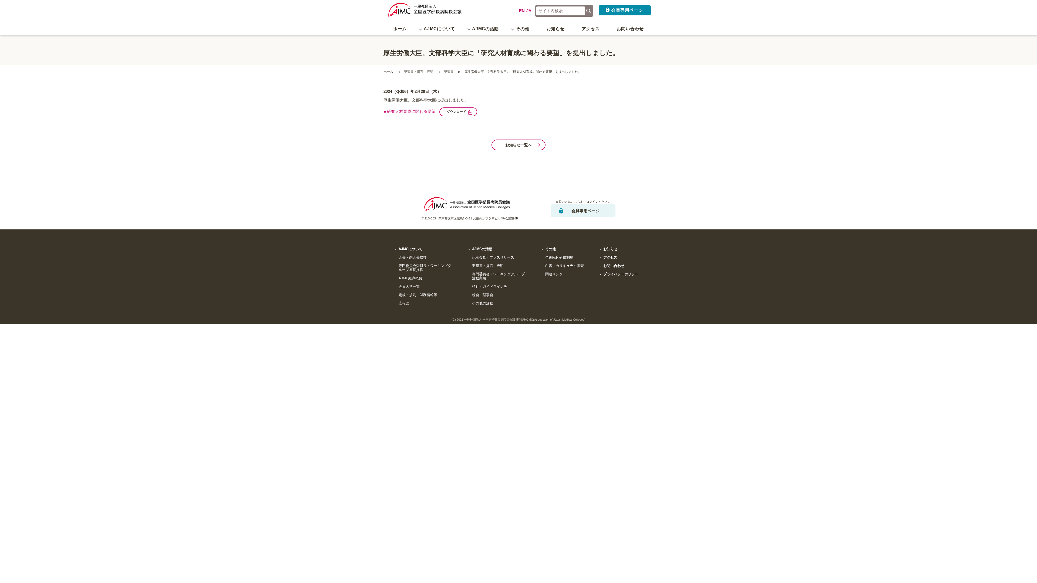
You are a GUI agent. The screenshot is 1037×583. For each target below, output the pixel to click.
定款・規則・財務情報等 (418, 295)
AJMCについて (410, 249)
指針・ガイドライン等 (489, 287)
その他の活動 (482, 303)
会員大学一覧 (409, 287)
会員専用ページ (627, 10)
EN (522, 11)
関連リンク (554, 274)
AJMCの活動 (482, 249)
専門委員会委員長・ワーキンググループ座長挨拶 (425, 268)
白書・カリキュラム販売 (564, 266)
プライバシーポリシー (620, 274)
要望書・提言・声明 (418, 72)
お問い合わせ (630, 28)
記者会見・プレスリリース (493, 257)
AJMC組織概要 (410, 278)
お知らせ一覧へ (518, 145)
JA (528, 11)
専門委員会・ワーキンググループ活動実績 (498, 276)
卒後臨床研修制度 (559, 257)
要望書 (449, 72)
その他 (550, 249)
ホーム (400, 28)
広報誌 (404, 303)
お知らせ (556, 28)
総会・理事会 (482, 295)
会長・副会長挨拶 (413, 257)
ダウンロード (456, 111)
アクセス (591, 28)
